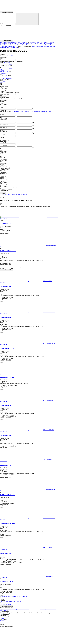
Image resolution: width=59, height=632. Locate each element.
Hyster (37, 46)
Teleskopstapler (18, 43)
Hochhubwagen (48, 43)
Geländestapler (11, 46)
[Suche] (27, 19)
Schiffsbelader (10, 43)
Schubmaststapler (21, 44)
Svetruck (11, 47)
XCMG (16, 47)
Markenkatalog (4, 610)
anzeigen (3, 193)
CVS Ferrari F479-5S (6, 582)
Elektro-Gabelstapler (38, 43)
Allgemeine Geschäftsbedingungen (9, 609)
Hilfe (6, 604)
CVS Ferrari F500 (5, 553)
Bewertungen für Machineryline (48, 609)
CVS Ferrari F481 (5, 465)
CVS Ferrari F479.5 (6, 405)
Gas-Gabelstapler (12, 44)
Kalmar (41, 46)
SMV (54, 46)
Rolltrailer (51, 42)
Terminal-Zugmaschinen (42, 42)
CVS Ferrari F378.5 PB (7, 495)
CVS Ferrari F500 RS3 (7, 317)
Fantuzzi (33, 46)
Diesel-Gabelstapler (27, 43)
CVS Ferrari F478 (5, 286)
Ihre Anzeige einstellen (6, 269)
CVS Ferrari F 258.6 (6, 223)
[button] (29, 33)
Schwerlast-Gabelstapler (42, 44)
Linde (51, 46)
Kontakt (10, 604)
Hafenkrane (3, 43)
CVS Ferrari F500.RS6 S (8, 251)
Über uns (2, 604)
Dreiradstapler (3, 44)
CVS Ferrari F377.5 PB (7, 348)
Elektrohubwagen (30, 44)
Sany (7, 47)
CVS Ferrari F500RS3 (7, 377)
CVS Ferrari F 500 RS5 (7, 523)
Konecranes (46, 46)
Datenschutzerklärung (23, 609)
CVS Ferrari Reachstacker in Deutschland (10, 601)
